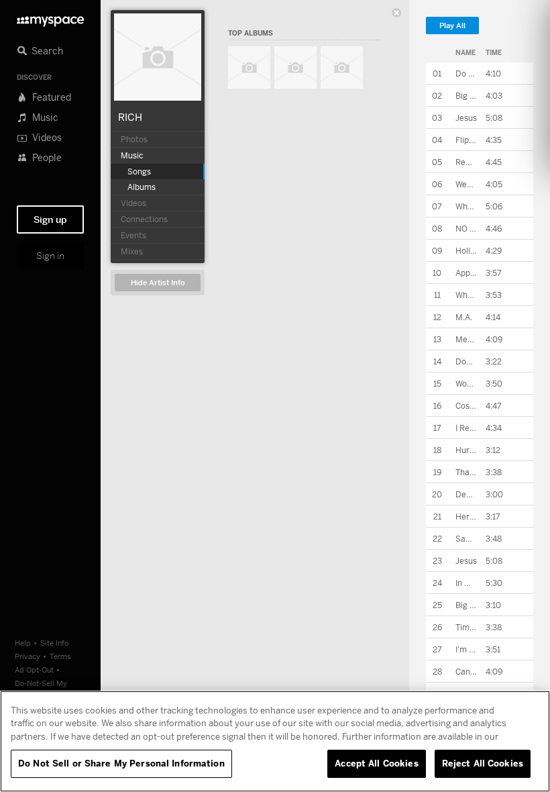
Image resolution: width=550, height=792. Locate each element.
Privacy (27, 656)
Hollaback (473, 250)
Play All (452, 25)
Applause (472, 273)
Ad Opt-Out (34, 669)
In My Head (476, 583)
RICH (130, 116)
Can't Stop (475, 671)
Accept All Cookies (376, 763)
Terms (60, 656)
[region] (275, 741)
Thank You (474, 472)
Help (23, 643)
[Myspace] (50, 17)
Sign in (50, 256)
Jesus (466, 117)
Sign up (50, 219)
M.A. (463, 317)
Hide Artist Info (158, 283)
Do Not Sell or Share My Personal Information (121, 763)
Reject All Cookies (482, 763)
